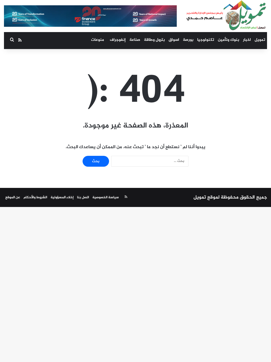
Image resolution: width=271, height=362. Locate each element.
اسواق (174, 40)
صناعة (134, 40)
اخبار (247, 40)
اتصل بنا (83, 197)
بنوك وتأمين (228, 40)
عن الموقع (12, 197)
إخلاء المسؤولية (62, 197)
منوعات (97, 40)
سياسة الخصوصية (105, 197)
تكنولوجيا (205, 40)
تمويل (260, 40)
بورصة (188, 40)
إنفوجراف (118, 40)
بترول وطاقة (154, 40)
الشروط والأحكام (35, 197)
